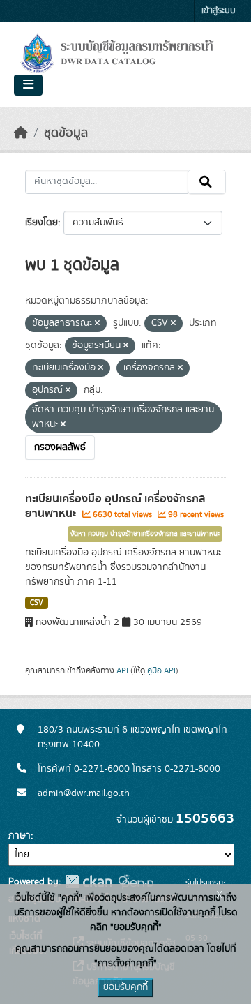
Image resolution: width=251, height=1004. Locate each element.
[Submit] (207, 182)
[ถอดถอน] (97, 323)
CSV (36, 602)
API (122, 670)
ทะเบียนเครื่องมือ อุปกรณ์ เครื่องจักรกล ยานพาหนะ (115, 506)
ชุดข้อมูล (66, 133)
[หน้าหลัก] (21, 133)
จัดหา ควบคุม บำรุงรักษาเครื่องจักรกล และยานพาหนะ (145, 534)
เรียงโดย (41, 223)
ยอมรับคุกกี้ (125, 987)
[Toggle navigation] (28, 85)
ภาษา (19, 836)
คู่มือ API (161, 670)
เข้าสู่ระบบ (218, 10)
